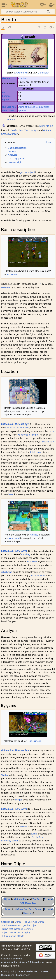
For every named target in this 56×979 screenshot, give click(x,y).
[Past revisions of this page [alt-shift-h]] (45, 27)
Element (6, 78)
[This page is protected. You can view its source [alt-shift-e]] (39, 27)
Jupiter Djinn (30, 925)
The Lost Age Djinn (33, 921)
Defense (6, 95)
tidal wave (36, 452)
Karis (34, 833)
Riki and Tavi (47, 441)
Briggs (18, 799)
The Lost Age (9, 106)
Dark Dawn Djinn (11, 925)
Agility (5, 99)
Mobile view (23, 974)
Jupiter (23, 78)
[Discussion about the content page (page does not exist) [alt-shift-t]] (10, 27)
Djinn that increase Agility (16, 932)
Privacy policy (8, 971)
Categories (7, 921)
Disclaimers (7, 974)
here (11, 494)
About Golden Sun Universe (33, 971)
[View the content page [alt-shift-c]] (3, 27)
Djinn (7, 899)
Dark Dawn (43, 72)
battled (11, 119)
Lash (51, 431)
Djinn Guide (21, 72)
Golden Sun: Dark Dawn (14, 550)
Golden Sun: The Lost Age (24, 130)
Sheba (4, 775)
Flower (23, 826)
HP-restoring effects (13, 935)
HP (3, 92)
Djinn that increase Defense (17, 928)
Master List (30, 903)
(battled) (44, 106)
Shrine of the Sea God (29, 106)
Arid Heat (31, 561)
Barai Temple (37, 575)
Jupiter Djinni (46, 125)
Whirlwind (14, 538)
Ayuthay (22, 110)
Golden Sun (20, 899)
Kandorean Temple (28, 434)
